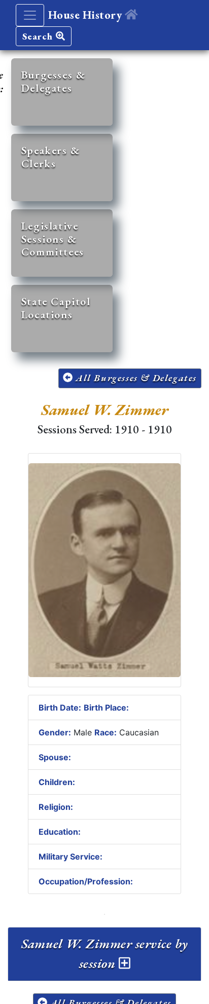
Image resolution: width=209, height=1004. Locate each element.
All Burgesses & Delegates (135, 377)
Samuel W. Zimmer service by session (104, 953)
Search (39, 36)
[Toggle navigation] (30, 15)
